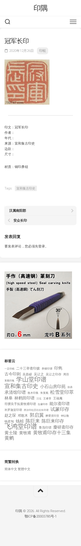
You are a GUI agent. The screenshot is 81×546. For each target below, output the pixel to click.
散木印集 (33, 392)
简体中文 (10, 469)
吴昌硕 (27, 374)
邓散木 (23, 416)
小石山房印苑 (53, 386)
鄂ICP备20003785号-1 (41, 516)
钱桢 (20, 421)
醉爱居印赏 (52, 415)
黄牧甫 (25, 432)
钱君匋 (9, 421)
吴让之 (39, 374)
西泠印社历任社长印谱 (36, 410)
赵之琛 (10, 415)
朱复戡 (44, 392)
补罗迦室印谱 (13, 410)
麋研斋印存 (63, 427)
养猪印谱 (47, 368)
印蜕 (42, 51)
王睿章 (47, 398)
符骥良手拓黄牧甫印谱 (20, 404)
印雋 (58, 368)
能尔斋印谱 (60, 403)
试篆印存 (59, 409)
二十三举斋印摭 (28, 368)
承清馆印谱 (15, 392)
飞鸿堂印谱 (20, 426)
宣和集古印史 (25, 188)
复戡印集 (9, 380)
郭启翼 (37, 415)
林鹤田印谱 (24, 398)
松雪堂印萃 (62, 392)
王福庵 (58, 398)
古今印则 (12, 374)
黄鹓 (9, 438)
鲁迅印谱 (45, 427)
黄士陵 (10, 432)
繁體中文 (24, 469)
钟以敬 (65, 415)
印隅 (41, 8)
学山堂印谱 (31, 379)
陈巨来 (33, 421)
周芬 (66, 374)
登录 (41, 246)
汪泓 (38, 398)
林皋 (8, 398)
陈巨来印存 (53, 421)
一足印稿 (9, 368)
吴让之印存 (53, 374)
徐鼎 (70, 387)
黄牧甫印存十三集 (52, 432)
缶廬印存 (43, 404)
